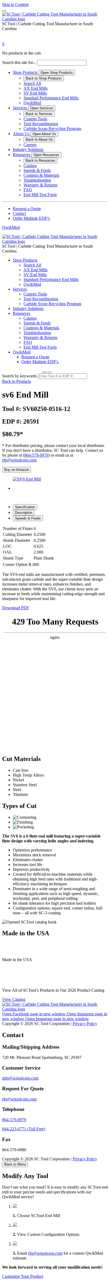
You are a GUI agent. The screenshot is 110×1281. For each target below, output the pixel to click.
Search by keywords (19, 376)
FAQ (27, 189)
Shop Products (25, 72)
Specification (25, 507)
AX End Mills (35, 88)
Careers (29, 144)
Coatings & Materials (41, 175)
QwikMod (32, 102)
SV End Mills (35, 93)
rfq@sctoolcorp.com (19, 460)
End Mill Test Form (40, 194)
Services (20, 108)
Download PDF (15, 607)
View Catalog (13, 999)
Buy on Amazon (16, 470)
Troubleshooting (37, 180)
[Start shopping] (7, 39)
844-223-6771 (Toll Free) (23, 1129)
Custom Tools (35, 119)
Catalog (30, 165)
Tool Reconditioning (40, 123)
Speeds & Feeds (37, 170)
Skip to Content (15, 4)
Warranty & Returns (40, 185)
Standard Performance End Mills (50, 98)
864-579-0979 (36, 455)
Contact (19, 213)
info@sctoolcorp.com (20, 1078)
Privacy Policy (85, 1023)
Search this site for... (19, 62)
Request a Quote (27, 208)
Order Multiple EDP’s (31, 218)
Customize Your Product (22, 1276)
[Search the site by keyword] (44, 372)
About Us (21, 133)
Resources (22, 154)
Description (23, 513)
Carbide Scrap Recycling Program (52, 128)
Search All (32, 83)
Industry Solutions (28, 149)
